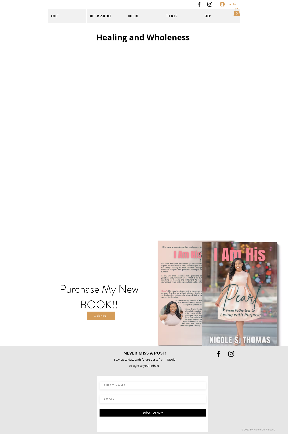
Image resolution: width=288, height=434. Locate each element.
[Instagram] (209, 4)
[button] (236, 12)
